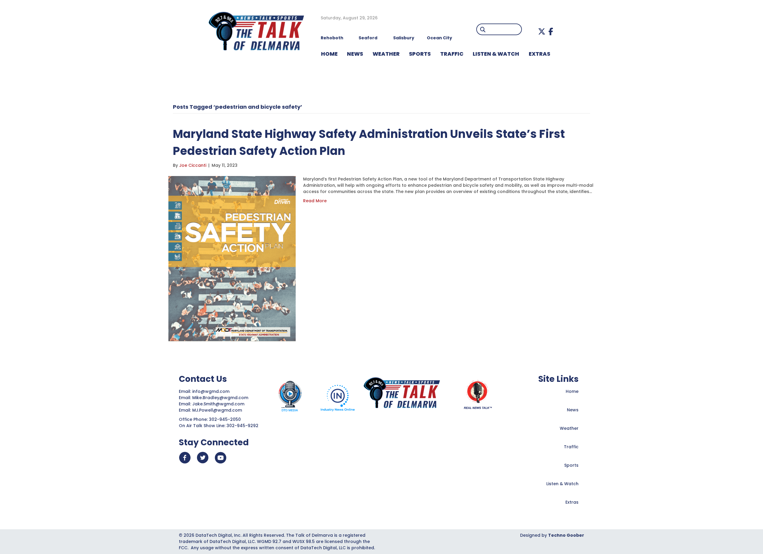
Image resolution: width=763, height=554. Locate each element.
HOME (329, 53)
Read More (315, 201)
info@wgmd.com (211, 391)
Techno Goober (566, 535)
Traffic (571, 447)
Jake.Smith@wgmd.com (219, 404)
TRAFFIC (451, 53)
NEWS (355, 53)
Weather (569, 428)
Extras (572, 502)
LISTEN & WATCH (496, 53)
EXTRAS (539, 53)
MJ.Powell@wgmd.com (218, 410)
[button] (541, 31)
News (573, 410)
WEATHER (386, 53)
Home (572, 391)
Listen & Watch (562, 484)
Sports (420, 53)
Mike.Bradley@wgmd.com (220, 398)
